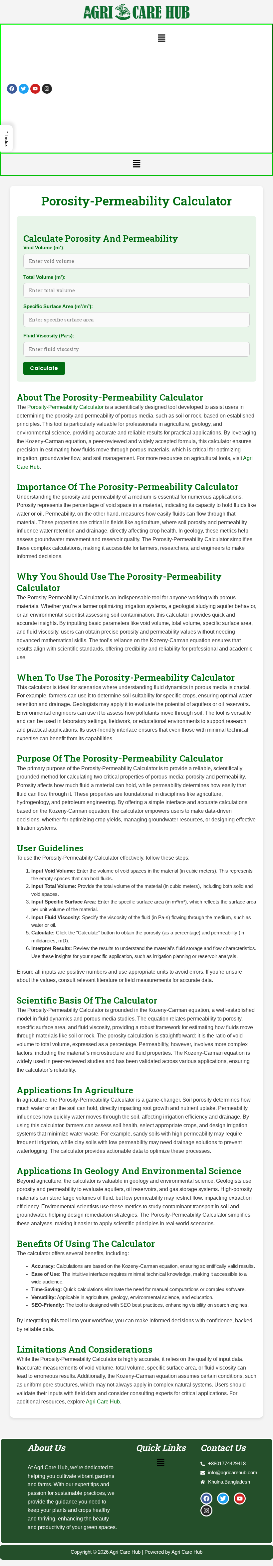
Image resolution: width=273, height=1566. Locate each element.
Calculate (44, 368)
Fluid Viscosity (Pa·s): (48, 335)
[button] (161, 38)
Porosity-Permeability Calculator (65, 407)
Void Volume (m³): (44, 247)
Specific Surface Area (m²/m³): (58, 306)
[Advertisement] (161, 96)
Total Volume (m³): (44, 277)
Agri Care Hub (103, 1401)
